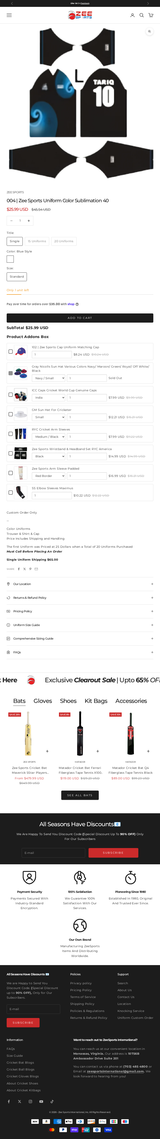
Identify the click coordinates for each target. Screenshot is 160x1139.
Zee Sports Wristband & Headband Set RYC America (72, 449)
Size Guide (15, 1056)
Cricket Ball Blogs (21, 1069)
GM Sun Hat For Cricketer (51, 410)
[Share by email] (36, 569)
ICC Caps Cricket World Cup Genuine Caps (64, 390)
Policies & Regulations (87, 1011)
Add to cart (80, 317)
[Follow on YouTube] (41, 1101)
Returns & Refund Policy (89, 1018)
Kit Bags (96, 700)
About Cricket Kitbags (24, 1090)
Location (124, 1004)
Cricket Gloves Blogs (23, 1076)
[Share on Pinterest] (30, 569)
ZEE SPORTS (15, 192)
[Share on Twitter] (24, 569)
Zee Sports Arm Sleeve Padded (55, 468)
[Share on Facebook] (18, 569)
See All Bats (80, 795)
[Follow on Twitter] (20, 1101)
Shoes (68, 700)
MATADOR (80, 762)
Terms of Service (83, 997)
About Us (125, 990)
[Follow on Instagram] (30, 1101)
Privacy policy (81, 983)
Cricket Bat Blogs (20, 1062)
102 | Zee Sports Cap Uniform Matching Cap (65, 347)
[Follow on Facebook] (9, 1101)
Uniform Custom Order (135, 1018)
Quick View (20, 356)
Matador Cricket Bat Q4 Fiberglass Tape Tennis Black (131, 770)
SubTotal (15, 328)
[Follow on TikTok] (52, 1101)
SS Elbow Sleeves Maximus (52, 488)
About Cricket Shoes (22, 1083)
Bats (19, 700)
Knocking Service (131, 1011)
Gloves (43, 700)
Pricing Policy (81, 990)
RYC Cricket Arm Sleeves (51, 429)
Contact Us (126, 997)
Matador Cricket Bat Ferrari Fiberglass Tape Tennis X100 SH (80, 770)
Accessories (131, 700)
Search (123, 983)
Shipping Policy (82, 1004)
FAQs (11, 1049)
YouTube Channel (81, 3)
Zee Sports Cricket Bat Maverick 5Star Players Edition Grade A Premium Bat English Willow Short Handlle (29, 770)
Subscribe (113, 852)
